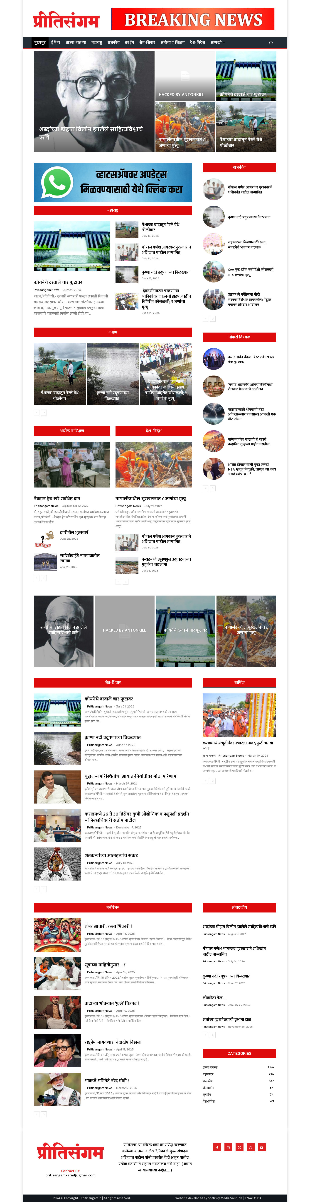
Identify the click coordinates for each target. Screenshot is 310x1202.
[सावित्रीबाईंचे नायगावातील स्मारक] (45, 562)
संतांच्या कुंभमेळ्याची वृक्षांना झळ (227, 1019)
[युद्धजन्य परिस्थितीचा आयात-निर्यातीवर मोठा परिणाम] (57, 787)
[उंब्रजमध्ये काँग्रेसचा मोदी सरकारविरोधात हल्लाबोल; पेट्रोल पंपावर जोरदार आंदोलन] (214, 299)
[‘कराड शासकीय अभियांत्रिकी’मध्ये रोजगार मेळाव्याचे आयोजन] (214, 386)
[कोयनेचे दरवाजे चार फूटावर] (246, 76)
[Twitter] (240, 1147)
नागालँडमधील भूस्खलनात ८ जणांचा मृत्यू (151, 499)
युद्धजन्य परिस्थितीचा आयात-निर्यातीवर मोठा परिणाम (130, 776)
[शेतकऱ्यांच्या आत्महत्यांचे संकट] (57, 864)
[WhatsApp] (251, 1147)
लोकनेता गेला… (214, 998)
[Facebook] (217, 1147)
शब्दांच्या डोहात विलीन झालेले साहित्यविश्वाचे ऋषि (239, 927)
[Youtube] (262, 1147)
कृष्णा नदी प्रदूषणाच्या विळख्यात (167, 272)
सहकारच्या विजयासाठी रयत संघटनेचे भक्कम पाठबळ (247, 244)
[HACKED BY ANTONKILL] (185, 76)
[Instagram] (228, 1147)
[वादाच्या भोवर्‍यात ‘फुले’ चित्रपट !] (57, 1012)
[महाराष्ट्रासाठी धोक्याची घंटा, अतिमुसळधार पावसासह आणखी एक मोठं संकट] (214, 414)
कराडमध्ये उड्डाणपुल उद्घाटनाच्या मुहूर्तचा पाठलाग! (166, 562)
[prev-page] (36, 412)
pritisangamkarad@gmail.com (71, 1175)
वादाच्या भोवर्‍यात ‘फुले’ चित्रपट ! (112, 1003)
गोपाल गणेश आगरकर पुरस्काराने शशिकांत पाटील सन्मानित (166, 250)
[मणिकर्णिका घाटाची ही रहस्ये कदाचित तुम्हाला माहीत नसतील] (214, 441)
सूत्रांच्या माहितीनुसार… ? (105, 965)
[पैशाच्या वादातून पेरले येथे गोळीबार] (246, 127)
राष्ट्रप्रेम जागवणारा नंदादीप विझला (113, 1042)
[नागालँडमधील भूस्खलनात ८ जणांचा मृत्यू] (185, 127)
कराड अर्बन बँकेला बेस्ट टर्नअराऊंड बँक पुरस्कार (251, 359)
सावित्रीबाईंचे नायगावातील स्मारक (80, 559)
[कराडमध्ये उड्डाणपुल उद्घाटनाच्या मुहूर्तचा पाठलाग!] (127, 565)
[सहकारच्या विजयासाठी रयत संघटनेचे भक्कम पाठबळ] (214, 244)
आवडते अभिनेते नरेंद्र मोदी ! (107, 1081)
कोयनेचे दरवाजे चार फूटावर (58, 282)
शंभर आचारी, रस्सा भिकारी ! (109, 926)
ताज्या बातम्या (209, 755)
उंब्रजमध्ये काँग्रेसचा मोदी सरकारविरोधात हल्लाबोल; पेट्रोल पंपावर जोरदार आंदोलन (249, 300)
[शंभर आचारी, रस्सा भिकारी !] (57, 934)
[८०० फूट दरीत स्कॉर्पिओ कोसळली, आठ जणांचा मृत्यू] (214, 271)
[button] (271, 42)
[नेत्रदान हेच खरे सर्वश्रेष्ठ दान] (72, 465)
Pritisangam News (46, 290)
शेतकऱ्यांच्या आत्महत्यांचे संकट (111, 855)
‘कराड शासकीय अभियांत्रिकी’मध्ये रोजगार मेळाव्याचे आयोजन (250, 387)
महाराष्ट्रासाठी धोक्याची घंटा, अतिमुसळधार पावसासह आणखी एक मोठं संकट (252, 414)
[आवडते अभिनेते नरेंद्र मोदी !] (57, 1089)
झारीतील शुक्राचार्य (74, 532)
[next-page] (44, 412)
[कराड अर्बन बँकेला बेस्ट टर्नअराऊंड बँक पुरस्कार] (214, 359)
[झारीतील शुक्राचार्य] (45, 539)
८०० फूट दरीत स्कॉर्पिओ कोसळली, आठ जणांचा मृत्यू (251, 272)
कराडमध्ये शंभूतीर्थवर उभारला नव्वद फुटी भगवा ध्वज (238, 746)
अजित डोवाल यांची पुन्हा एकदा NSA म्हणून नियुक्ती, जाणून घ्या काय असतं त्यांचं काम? (252, 469)
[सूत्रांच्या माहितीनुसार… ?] (57, 973)
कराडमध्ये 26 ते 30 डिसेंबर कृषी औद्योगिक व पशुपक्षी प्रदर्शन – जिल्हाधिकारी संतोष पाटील (137, 817)
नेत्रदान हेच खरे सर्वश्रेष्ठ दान (57, 499)
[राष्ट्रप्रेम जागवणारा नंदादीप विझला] (57, 1050)
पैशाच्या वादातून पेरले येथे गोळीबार (160, 228)
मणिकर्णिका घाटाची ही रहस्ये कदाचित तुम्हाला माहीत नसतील (249, 442)
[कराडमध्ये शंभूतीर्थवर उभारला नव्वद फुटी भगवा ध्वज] (239, 715)
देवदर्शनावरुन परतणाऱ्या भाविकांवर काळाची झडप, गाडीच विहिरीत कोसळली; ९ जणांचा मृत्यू (166, 299)
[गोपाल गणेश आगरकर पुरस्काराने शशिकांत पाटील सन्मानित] (127, 252)
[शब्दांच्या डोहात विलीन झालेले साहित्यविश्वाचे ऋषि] (94, 101)
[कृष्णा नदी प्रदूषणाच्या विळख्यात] (127, 274)
